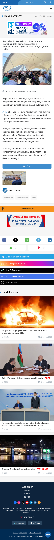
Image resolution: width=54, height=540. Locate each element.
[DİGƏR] (50, 9)
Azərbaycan (8, 197)
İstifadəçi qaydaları (20, 533)
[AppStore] (35, 523)
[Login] (50, 2)
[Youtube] (27, 503)
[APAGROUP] (27, 517)
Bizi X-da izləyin (12, 282)
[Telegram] (31, 503)
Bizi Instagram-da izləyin (15, 264)
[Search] (45, 2)
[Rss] (39, 503)
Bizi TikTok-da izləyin (14, 270)
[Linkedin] (35, 503)
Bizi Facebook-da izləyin (15, 276)
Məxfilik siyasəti (35, 533)
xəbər (34, 197)
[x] (22, 503)
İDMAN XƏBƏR (27, 209)
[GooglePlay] (19, 523)
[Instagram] (18, 503)
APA (4, 112)
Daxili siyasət (45, 16)
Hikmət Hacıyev (22, 197)
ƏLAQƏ (27, 490)
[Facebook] (15, 503)
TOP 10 (27, 497)
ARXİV (27, 494)
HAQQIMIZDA (27, 487)
